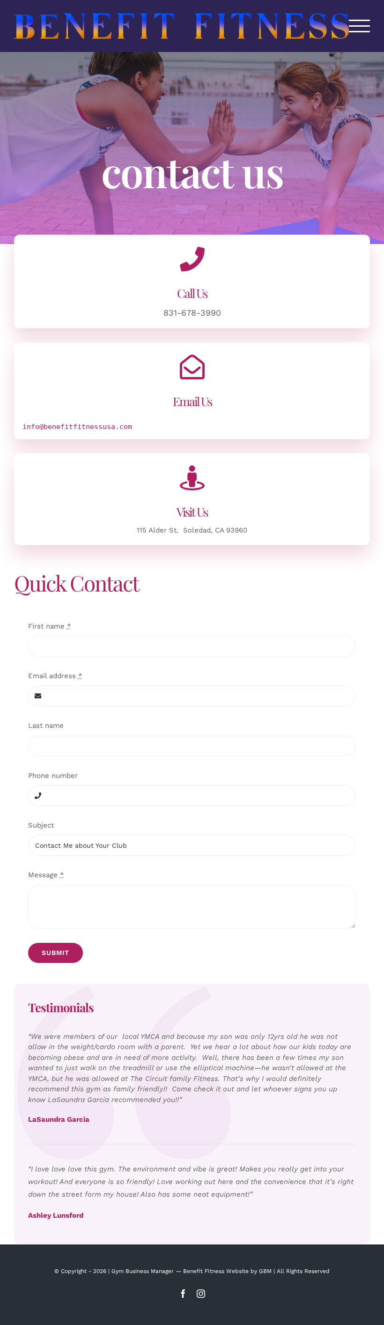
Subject (41, 825)
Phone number (53, 775)
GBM (265, 1271)
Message (46, 875)
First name (49, 626)
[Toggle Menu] (360, 26)
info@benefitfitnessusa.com (77, 426)
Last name (46, 725)
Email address (55, 676)
